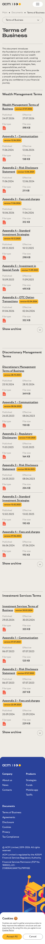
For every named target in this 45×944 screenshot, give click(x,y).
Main (4, 12)
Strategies (31, 780)
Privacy (6, 832)
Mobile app (32, 790)
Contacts (7, 790)
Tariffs (29, 794)
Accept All (12, 936)
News (5, 785)
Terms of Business (11, 812)
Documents (17, 12)
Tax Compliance (10, 836)
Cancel (33, 936)
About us (7, 780)
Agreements (8, 817)
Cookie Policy (8, 930)
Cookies (6, 827)
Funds (29, 785)
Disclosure (8, 822)
